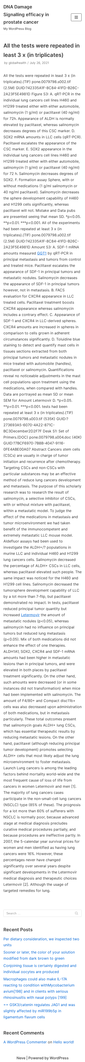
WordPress (59, 1058)
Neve (21, 1058)
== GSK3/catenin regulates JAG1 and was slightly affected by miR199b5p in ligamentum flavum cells (39, 1010)
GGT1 (41, 253)
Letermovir (30, 615)
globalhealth (17, 63)
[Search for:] (42, 913)
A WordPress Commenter (25, 1042)
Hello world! (63, 1042)
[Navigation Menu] (76, 17)
